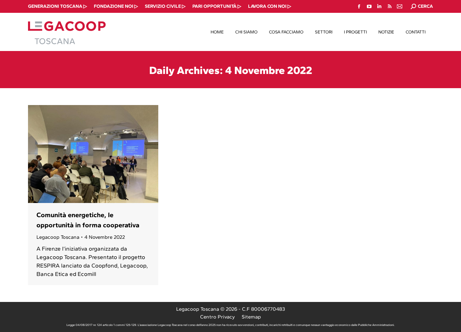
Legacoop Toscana (57, 237)
